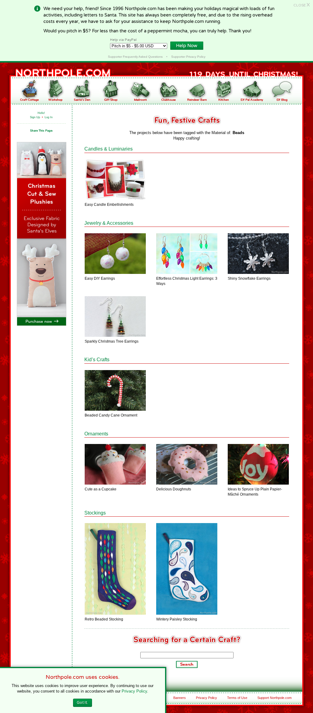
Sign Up (35, 117)
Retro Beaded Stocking (104, 619)
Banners (179, 698)
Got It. (82, 702)
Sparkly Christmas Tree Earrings (111, 341)
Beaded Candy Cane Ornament (111, 415)
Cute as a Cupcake (100, 489)
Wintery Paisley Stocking (176, 619)
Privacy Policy (206, 698)
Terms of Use (237, 698)
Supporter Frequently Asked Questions (135, 56)
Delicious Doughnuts (173, 489)
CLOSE (301, 5)
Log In (49, 117)
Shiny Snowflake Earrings (249, 278)
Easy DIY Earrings (100, 278)
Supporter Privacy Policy (188, 56)
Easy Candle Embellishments (109, 204)
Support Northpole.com (274, 698)
